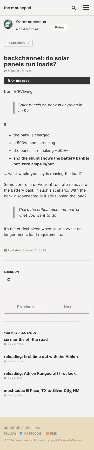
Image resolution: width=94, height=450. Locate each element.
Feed (53, 433)
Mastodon (32, 433)
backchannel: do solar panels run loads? (36, 61)
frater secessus (31, 21)
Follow (59, 27)
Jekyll (53, 440)
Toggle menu (16, 43)
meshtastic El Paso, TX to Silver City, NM (42, 390)
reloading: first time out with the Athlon (41, 356)
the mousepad (17, 7)
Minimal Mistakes (71, 440)
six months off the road (26, 339)
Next (68, 306)
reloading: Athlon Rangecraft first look (40, 373)
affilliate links (28, 427)
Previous (25, 306)
